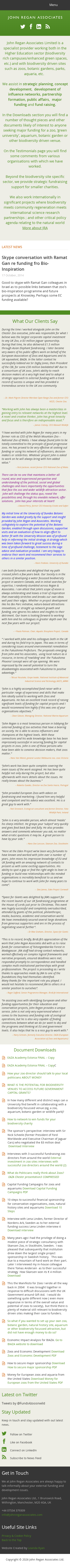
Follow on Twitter (21, 1434)
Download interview (20, 1230)
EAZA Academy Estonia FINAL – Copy (30, 1057)
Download (14, 1275)
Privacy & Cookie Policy (16, 1536)
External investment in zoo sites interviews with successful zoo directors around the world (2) (37, 1161)
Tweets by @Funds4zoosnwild (23, 1403)
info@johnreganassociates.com (22, 1515)
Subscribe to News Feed (25, 1458)
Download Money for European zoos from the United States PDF (35, 1380)
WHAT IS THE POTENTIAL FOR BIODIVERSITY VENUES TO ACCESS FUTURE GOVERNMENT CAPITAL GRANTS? (35, 1088)
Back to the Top (12, 1540)
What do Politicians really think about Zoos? (36, 1173)
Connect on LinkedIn (23, 1450)
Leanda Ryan (36, 1548)
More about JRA (35, 228)
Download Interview (21, 1146)
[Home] (35, 17)
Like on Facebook (21, 1442)
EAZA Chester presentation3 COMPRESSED (33, 1177)
